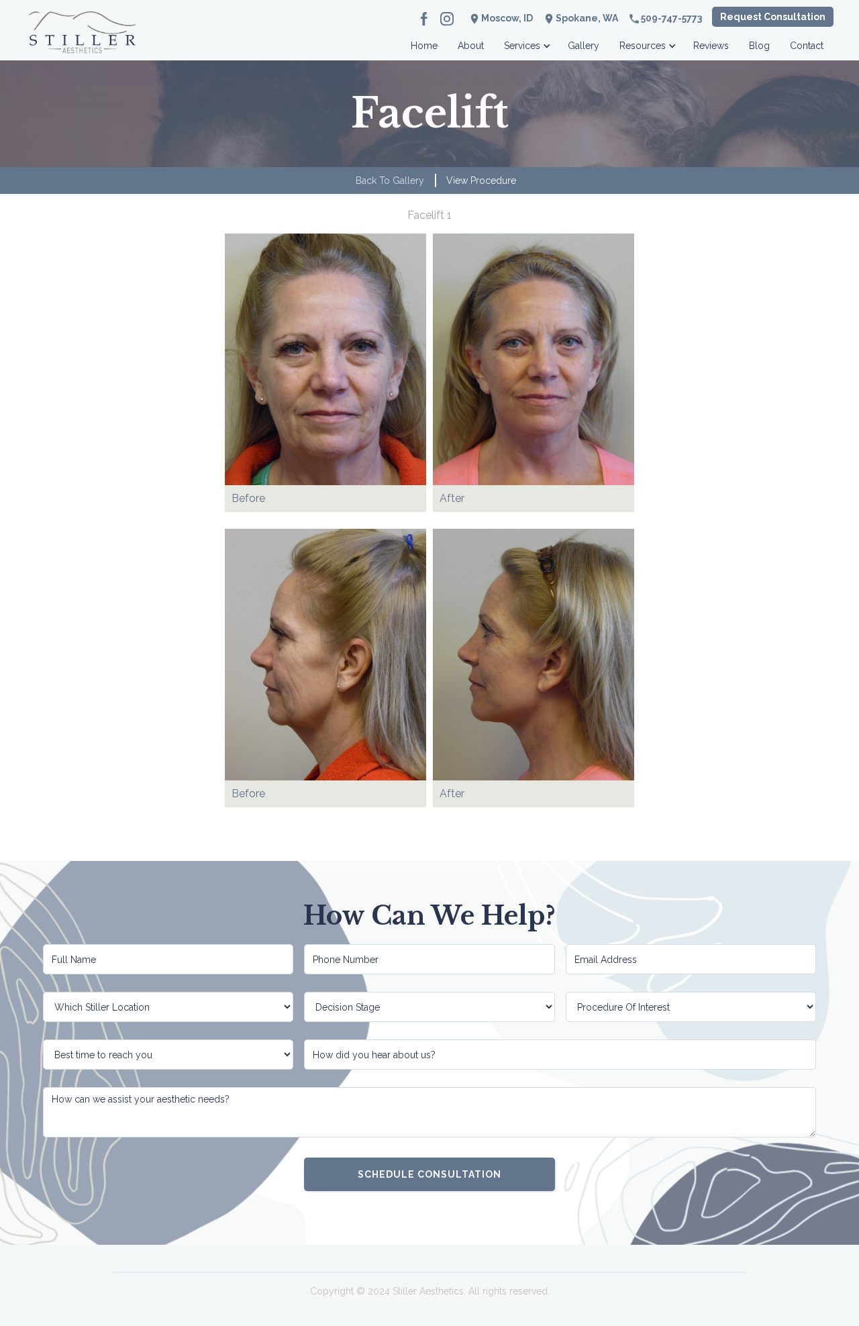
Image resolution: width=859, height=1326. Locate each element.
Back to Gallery (390, 180)
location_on (549, 19)
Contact (806, 45)
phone (634, 19)
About (471, 45)
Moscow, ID (507, 18)
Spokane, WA (587, 18)
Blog (759, 45)
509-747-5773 (671, 18)
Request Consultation (772, 16)
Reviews (711, 45)
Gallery (583, 45)
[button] (526, 41)
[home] (82, 41)
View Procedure (481, 180)
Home (424, 45)
